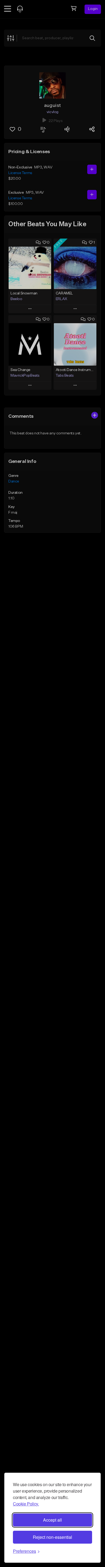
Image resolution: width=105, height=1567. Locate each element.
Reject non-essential (52, 1537)
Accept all (52, 1520)
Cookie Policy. (26, 1504)
